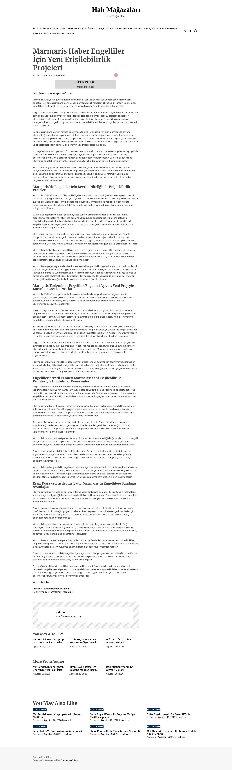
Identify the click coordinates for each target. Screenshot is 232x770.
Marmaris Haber (41, 582)
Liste (62, 28)
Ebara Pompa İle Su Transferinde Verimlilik (115, 731)
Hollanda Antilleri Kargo (45, 28)
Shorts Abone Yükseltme (128, 28)
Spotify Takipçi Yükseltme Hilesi (160, 28)
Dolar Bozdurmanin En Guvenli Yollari (119, 641)
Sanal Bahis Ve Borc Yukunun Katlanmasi (57, 731)
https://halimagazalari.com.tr (68, 616)
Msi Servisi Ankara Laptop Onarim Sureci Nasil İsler (48, 641)
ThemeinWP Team (70, 760)
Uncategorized (39, 710)
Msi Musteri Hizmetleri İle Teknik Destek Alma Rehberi (171, 733)
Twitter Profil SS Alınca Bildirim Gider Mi (53, 33)
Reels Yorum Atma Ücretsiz (82, 28)
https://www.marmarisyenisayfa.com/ (53, 93)
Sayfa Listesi (106, 28)
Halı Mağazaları (116, 9)
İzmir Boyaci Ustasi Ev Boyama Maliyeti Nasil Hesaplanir (82, 642)
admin (62, 75)
